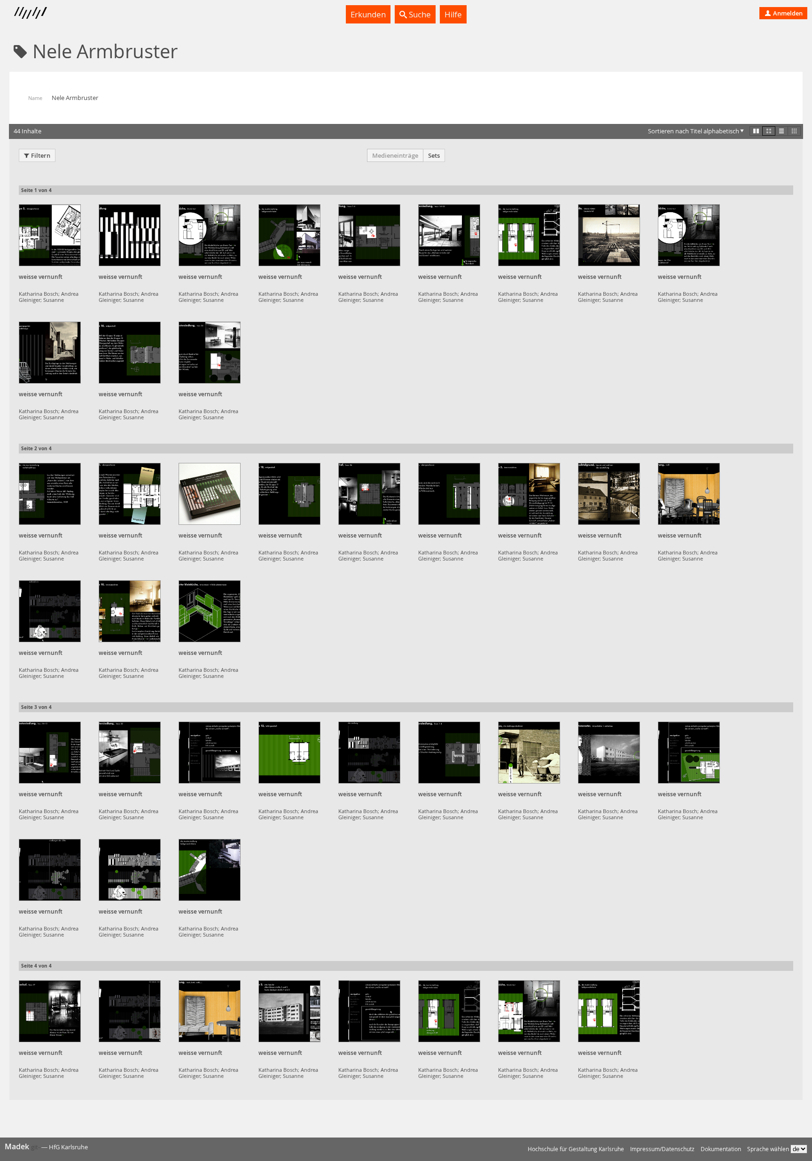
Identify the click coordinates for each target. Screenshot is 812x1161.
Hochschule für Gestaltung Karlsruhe (576, 1149)
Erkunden (368, 14)
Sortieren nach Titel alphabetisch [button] (693, 131)
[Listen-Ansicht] (781, 131)
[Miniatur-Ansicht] (794, 131)
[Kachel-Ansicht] (756, 131)
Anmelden (787, 13)
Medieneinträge (395, 155)
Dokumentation (721, 1149)
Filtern (40, 155)
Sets (434, 155)
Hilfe (453, 14)
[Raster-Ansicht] (768, 131)
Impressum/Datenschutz (662, 1149)
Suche (419, 14)
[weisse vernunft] (50, 235)
